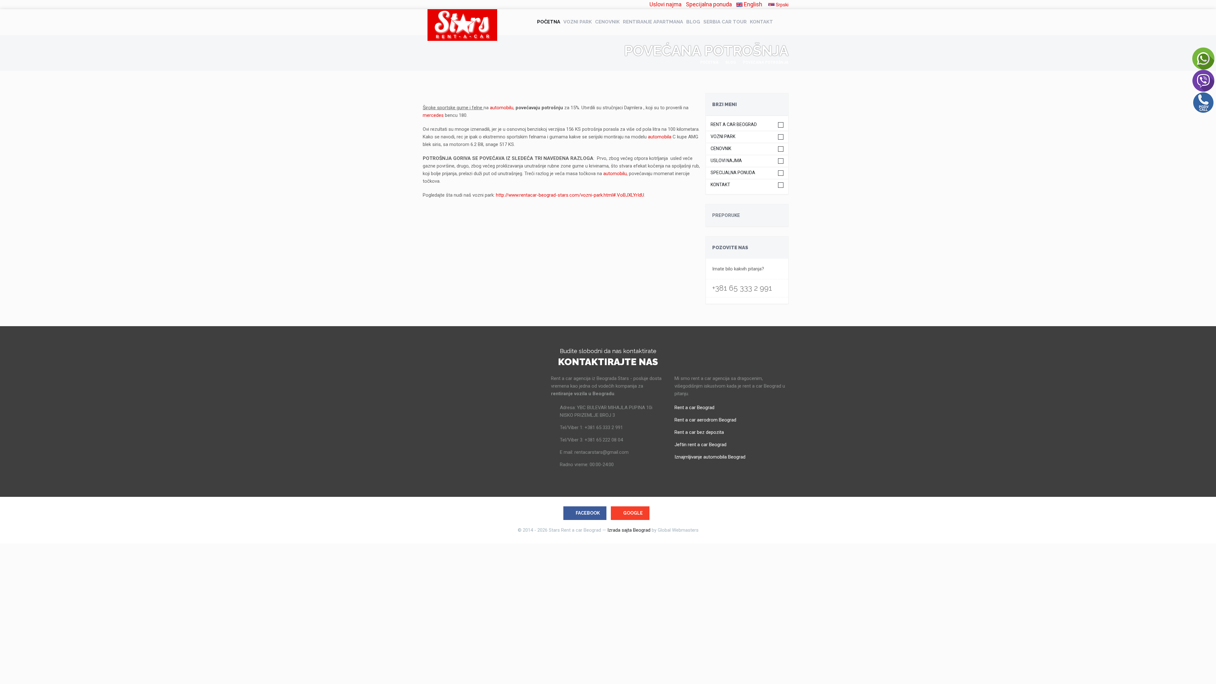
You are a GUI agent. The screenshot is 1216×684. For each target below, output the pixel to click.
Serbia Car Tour (725, 22)
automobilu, (616, 173)
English (752, 4)
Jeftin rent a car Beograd (700, 444)
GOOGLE (633, 513)
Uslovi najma (665, 4)
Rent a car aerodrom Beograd (705, 420)
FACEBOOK (588, 513)
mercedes (433, 115)
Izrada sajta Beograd (628, 530)
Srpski (781, 5)
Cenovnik (607, 22)
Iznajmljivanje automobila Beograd (709, 457)
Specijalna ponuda (709, 4)
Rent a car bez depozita (699, 432)
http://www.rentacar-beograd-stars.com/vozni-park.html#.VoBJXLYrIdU (570, 195)
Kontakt (761, 22)
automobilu (501, 108)
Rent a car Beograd (734, 124)
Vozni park (577, 22)
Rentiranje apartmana (653, 22)
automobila (659, 137)
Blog (693, 22)
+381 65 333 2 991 (742, 288)
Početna (548, 22)
